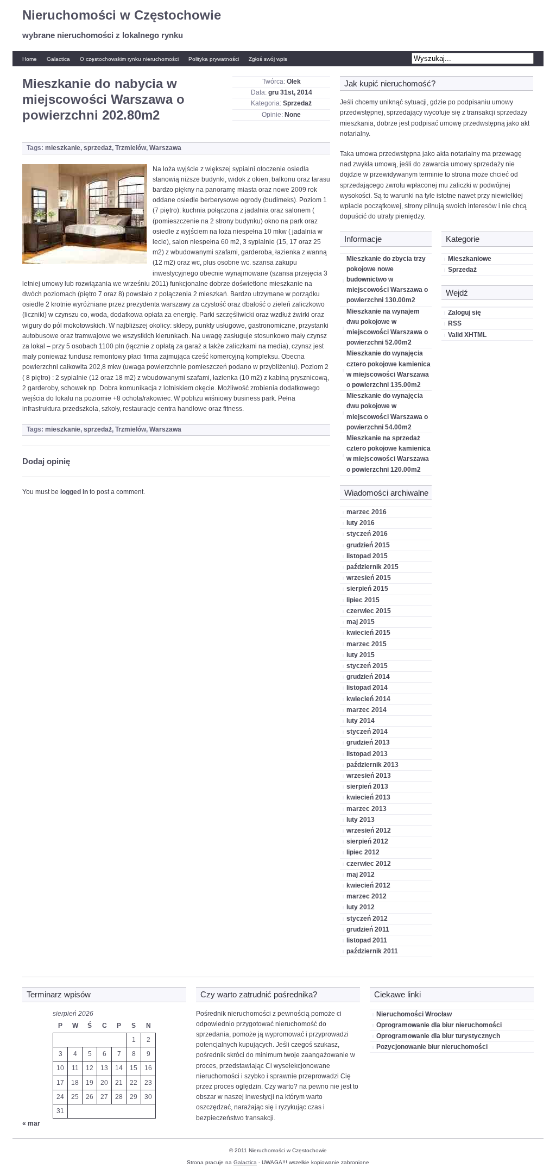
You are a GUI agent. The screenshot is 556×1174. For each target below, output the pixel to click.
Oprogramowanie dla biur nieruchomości (439, 1025)
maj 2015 (360, 622)
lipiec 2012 (363, 852)
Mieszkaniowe (469, 259)
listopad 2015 (367, 556)
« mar (31, 1123)
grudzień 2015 (368, 545)
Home (29, 59)
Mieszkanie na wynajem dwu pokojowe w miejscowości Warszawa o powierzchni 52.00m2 (387, 327)
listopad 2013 (367, 754)
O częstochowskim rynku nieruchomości (129, 59)
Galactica (58, 59)
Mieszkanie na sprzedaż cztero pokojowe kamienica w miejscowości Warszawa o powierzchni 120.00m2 (388, 453)
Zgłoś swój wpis (268, 59)
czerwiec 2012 (368, 863)
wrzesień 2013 (368, 775)
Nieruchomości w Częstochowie (121, 15)
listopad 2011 (366, 940)
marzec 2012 (366, 896)
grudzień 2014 (368, 676)
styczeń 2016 (367, 534)
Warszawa (165, 148)
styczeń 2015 (367, 666)
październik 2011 (372, 951)
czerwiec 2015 (368, 611)
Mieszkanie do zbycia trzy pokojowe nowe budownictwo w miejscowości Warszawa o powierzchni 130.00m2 (387, 279)
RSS (455, 323)
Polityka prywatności (213, 59)
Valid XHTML (467, 335)
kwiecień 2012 (368, 885)
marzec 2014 (366, 710)
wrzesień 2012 (368, 830)
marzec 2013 (366, 809)
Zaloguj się (464, 312)
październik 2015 (372, 567)
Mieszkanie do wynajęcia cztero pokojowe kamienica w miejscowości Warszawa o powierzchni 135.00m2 (388, 369)
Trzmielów (130, 148)
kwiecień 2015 (368, 632)
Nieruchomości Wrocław (414, 1014)
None (293, 114)
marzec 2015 (366, 644)
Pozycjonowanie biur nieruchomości (432, 1047)
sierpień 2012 (367, 841)
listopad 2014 (367, 687)
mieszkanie (62, 148)
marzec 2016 (366, 512)
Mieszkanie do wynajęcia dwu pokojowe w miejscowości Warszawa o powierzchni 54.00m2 (387, 411)
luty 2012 (360, 907)
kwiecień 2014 (368, 699)
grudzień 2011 (367, 929)
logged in (74, 492)
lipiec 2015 (363, 600)
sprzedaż (98, 148)
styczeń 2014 (367, 731)
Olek (294, 81)
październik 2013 (372, 765)
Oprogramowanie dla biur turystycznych (438, 1036)
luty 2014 (360, 721)
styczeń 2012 (367, 918)
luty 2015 (360, 655)
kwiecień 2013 (368, 797)
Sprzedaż (297, 103)
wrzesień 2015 (368, 578)
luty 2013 (360, 819)
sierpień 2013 (367, 786)
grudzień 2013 (368, 742)
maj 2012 (360, 874)
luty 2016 (360, 523)
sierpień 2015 (367, 588)
